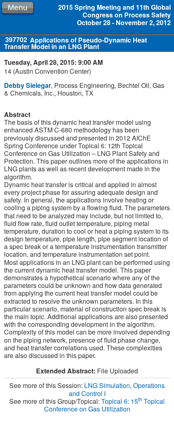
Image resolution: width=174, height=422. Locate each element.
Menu (18, 7)
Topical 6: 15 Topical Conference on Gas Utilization (104, 404)
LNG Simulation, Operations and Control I (117, 389)
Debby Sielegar (27, 85)
